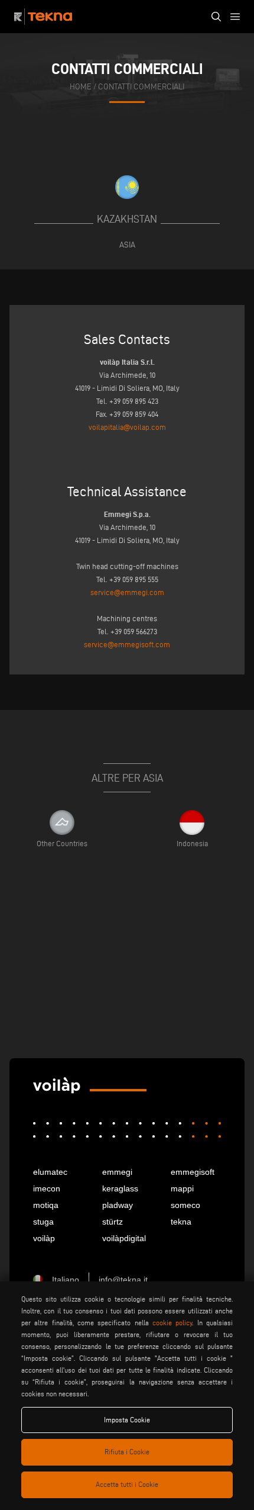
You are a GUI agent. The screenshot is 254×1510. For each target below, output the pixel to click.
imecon (46, 1188)
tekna (181, 1221)
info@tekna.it (123, 1279)
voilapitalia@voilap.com (127, 427)
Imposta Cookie (127, 1420)
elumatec (50, 1172)
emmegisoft (192, 1172)
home (81, 86)
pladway (117, 1205)
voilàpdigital (124, 1238)
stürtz (112, 1221)
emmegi (117, 1172)
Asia (127, 244)
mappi (182, 1188)
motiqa (45, 1205)
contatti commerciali (141, 86)
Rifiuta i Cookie (127, 1452)
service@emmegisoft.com (127, 644)
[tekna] (56, 1085)
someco (185, 1205)
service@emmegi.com (127, 592)
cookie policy (172, 1322)
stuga (43, 1221)
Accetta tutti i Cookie (127, 1484)
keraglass (120, 1188)
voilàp (44, 1238)
